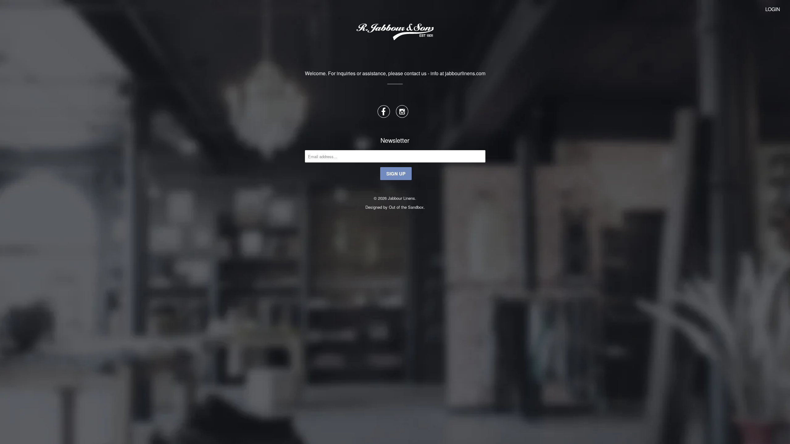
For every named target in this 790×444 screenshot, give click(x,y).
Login (772, 9)
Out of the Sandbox (406, 207)
